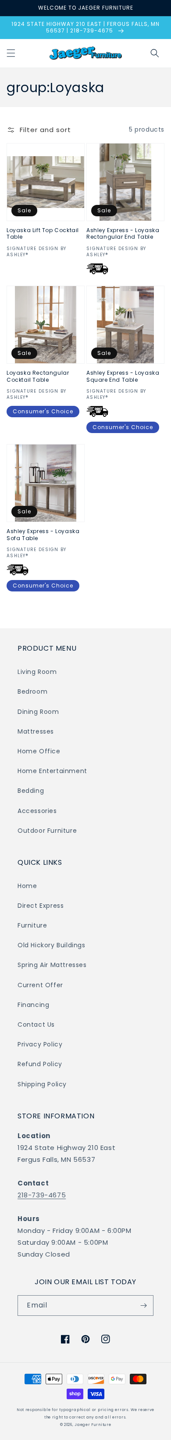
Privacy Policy (40, 1044)
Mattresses (36, 731)
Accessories (37, 810)
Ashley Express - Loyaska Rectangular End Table (122, 233)
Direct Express (41, 905)
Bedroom (32, 691)
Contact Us (36, 1024)
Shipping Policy (42, 1084)
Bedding (31, 790)
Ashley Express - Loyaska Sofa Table (43, 534)
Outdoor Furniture (47, 830)
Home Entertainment (52, 771)
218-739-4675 (42, 1195)
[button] (11, 53)
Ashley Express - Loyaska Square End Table (122, 376)
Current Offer (40, 985)
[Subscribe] (143, 1305)
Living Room (37, 671)
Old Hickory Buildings (52, 945)
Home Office (39, 751)
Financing (33, 1004)
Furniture (32, 925)
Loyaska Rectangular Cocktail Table (38, 376)
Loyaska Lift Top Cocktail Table (43, 233)
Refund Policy (40, 1064)
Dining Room (38, 711)
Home (27, 885)
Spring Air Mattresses (52, 964)
